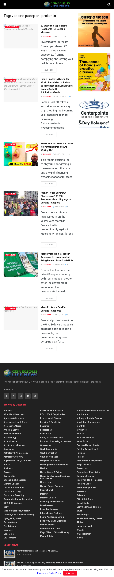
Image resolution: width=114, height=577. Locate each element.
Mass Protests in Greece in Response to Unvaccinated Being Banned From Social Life (57, 257)
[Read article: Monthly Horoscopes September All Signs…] (9, 554)
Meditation (82, 414)
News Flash (82, 441)
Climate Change (11, 484)
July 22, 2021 (59, 207)
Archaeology (10, 437)
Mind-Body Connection (88, 422)
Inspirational (46, 490)
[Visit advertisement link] (94, 30)
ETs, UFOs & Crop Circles (52, 414)
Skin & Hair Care (85, 499)
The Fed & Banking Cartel (89, 518)
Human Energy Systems (51, 486)
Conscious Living (12, 491)
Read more (49, 70)
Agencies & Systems (14, 418)
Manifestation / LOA (50, 528)
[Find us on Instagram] (20, 396)
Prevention (82, 468)
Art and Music (10, 441)
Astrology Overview (13, 457)
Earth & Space (10, 522)
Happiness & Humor (50, 460)
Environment (10, 538)
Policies (81, 453)
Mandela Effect (47, 524)
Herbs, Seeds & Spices (51, 472)
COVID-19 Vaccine (13, 503)
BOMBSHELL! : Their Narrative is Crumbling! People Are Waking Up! (57, 147)
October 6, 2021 (60, 96)
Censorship (9, 476)
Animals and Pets (12, 433)
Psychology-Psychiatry (88, 472)
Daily (6, 507)
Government (12, 27)
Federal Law (46, 430)
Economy (8, 530)
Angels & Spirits (11, 430)
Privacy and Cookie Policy (49, 573)
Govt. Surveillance (49, 457)
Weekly (80, 530)
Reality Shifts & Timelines (89, 480)
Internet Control (48, 498)
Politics (80, 457)
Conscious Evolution (14, 487)
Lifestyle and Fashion (51, 513)
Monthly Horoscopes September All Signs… (37, 551)
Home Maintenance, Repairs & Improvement (55, 477)
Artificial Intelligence (14, 445)
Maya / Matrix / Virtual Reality (54, 532)
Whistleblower (84, 534)
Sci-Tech (81, 491)
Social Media (83, 503)
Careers (8, 472)
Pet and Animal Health (88, 449)
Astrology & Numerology (16, 453)
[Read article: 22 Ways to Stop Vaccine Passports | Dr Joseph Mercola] (21, 36)
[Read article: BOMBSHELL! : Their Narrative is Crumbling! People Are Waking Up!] (21, 154)
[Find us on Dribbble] (35, 396)
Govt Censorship (48, 449)
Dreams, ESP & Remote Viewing (19, 514)
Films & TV (45, 433)
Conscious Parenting (14, 495)
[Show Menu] (5, 4)
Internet (44, 494)
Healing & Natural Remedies (54, 464)
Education (9, 534)
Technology (82, 514)
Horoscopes (46, 482)
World (80, 538)
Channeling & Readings (15, 480)
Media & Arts (46, 536)
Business (8, 468)
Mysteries (82, 430)
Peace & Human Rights (88, 445)
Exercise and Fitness (50, 418)
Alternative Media (12, 426)
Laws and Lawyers (49, 509)
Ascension (9, 449)
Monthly (81, 426)
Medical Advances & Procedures (93, 410)
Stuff (79, 511)
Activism (10, 80)
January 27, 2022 (60, 36)
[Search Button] (108, 4)
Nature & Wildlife (85, 437)
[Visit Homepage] (57, 4)
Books (7, 464)
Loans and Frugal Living (52, 517)
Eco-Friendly (10, 526)
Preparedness (84, 464)
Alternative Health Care (15, 422)
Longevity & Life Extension (53, 521)
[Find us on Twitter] (13, 396)
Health (43, 468)
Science (81, 495)
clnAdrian (47, 36)
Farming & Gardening (50, 422)
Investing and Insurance (52, 501)
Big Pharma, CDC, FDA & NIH (17, 460)
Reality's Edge (84, 484)
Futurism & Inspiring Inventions (55, 441)
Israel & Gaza (46, 505)
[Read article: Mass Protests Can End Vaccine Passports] (21, 318)
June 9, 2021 (59, 315)
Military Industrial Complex (90, 418)
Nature (80, 433)
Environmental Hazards (51, 410)
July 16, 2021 (59, 264)
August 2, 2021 (59, 154)
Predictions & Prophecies (89, 460)
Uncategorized (84, 526)
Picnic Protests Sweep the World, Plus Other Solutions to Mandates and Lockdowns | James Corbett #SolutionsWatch (57, 86)
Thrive (80, 522)
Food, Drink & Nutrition (51, 437)
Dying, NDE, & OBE (12, 518)
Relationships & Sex (86, 487)
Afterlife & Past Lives (14, 414)
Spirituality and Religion (89, 507)
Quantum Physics (85, 476)
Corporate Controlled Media (18, 499)
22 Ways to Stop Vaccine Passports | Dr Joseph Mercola (54, 29)
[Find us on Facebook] (6, 396)
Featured (44, 426)
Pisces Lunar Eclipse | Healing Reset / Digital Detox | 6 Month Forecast (50, 562)
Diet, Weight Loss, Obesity (17, 511)
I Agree (70, 573)
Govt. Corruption (48, 453)
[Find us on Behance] (28, 396)
